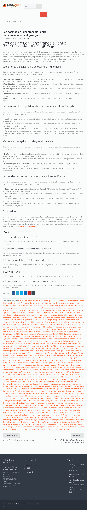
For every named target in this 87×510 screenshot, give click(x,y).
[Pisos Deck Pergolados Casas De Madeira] (12, 6)
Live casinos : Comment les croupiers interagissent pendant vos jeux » (48, 384)
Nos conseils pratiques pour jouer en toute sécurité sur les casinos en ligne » (55, 317)
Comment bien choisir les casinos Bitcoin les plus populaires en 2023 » (39, 377)
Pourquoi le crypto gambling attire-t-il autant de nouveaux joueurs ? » (41, 341)
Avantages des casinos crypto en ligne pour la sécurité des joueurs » (53, 396)
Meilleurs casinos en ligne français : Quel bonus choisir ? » (23, 346)
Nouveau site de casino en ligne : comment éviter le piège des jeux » (49, 360)
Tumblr (33, 293)
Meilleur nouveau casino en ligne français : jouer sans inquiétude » (38, 427)
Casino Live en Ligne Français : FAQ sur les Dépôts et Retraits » (56, 379)
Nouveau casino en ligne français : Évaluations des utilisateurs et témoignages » (35, 389)
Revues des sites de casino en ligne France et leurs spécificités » (25, 408)
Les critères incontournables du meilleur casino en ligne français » (26, 315)
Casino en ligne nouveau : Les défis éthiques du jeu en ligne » (45, 336)
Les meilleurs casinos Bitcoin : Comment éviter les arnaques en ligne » (40, 322)
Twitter (17, 293)
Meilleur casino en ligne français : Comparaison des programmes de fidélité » (45, 329)
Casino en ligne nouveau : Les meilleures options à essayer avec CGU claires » (48, 372)
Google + (25, 293)
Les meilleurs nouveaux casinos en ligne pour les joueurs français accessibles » (48, 417)
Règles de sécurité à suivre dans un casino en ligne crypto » (24, 424)
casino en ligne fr (24, 38)
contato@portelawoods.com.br (76, 475)
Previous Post (12, 435)
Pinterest (29, 293)
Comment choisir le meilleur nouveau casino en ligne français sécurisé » (51, 308)
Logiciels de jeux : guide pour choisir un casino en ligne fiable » (25, 327)
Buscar (39, 6)
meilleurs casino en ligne (28, 226)
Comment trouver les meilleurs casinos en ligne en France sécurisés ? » (57, 324)
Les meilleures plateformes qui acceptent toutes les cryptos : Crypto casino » (56, 405)
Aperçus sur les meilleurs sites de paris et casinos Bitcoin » (62, 313)
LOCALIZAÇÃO (29, 472)
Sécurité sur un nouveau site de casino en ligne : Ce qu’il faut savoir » (42, 301)
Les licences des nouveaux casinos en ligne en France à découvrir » (34, 365)
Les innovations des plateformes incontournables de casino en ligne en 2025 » (54, 422)
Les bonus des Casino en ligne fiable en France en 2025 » (38, 305)
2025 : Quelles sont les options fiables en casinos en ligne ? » (37, 334)
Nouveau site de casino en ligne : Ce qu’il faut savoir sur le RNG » (25, 382)
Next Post (76, 435)
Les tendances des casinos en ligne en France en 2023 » (23, 320)
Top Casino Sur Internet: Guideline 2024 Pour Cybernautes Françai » (47, 429)
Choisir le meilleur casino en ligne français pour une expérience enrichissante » (45, 393)
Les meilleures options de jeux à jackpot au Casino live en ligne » (42, 351)
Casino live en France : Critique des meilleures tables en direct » (34, 355)
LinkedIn (21, 293)
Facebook (13, 293)
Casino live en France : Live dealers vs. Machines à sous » (53, 412)
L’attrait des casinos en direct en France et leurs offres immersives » (58, 343)
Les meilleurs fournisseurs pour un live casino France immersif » (35, 403)
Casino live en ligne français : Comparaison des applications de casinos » (52, 367)
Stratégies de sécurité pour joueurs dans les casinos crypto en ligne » (28, 401)
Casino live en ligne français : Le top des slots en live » (44, 410)
